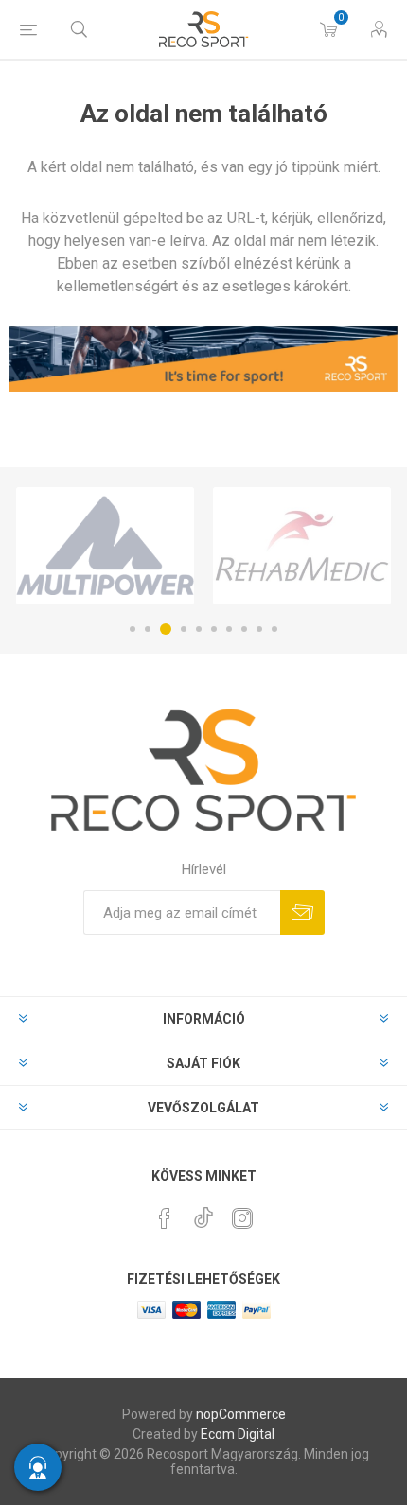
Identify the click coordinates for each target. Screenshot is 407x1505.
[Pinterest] (165, 1218)
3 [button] (165, 629)
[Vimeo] (203, 1213)
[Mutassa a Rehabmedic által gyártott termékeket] (302, 545)
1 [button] (132, 629)
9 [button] (259, 629)
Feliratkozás (302, 912)
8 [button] (244, 629)
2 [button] (147, 629)
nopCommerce (241, 1414)
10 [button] (274, 629)
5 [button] (199, 629)
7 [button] (229, 629)
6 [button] (214, 629)
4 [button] (183, 629)
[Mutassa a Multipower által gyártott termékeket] (105, 545)
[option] (105, 545)
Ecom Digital (237, 1434)
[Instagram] (242, 1218)
